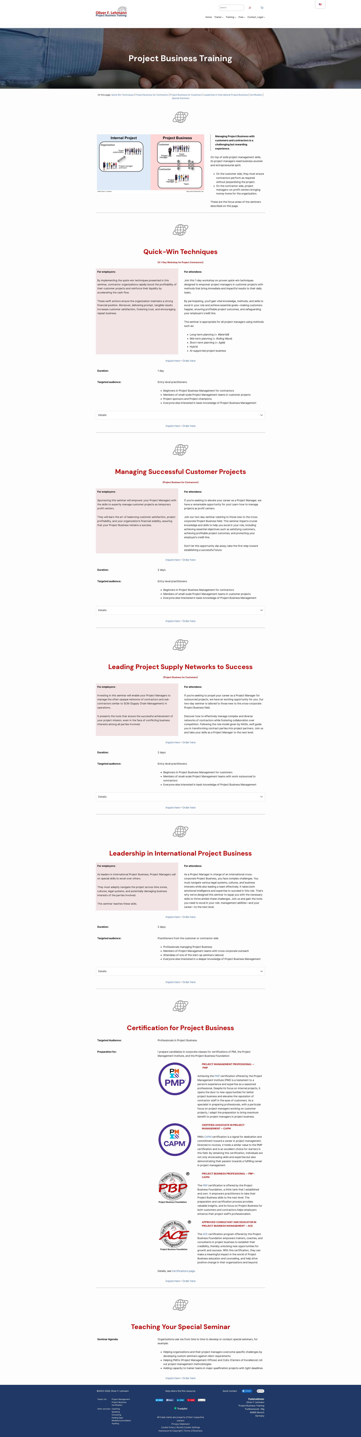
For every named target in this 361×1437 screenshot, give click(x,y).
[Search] (250, 8)
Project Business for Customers (186, 94)
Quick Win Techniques (122, 94)
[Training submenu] (235, 17)
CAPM (208, 1136)
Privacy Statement (180, 1424)
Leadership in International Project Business (226, 94)
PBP (205, 1185)
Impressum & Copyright (170, 1430)
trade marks (166, 1417)
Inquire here (173, 360)
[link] (262, 8)
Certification (256, 94)
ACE (205, 1234)
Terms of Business (193, 1430)
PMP (217, 1076)
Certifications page (183, 1271)
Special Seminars (180, 98)
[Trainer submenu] (223, 17)
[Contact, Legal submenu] (264, 17)
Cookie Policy (168, 1427)
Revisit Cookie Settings (188, 1427)
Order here (188, 360)
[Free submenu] (244, 17)
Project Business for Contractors (152, 94)
